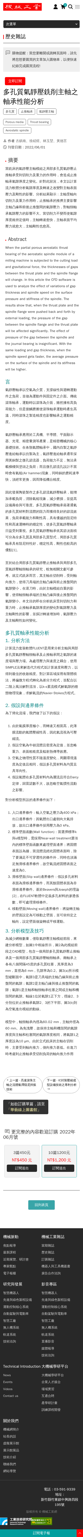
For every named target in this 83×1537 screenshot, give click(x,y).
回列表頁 (41, 1205)
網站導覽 (9, 1471)
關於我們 (11, 1421)
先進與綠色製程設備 (17, 1300)
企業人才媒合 (51, 1382)
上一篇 (13, 1080)
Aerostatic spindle (17, 130)
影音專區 (49, 1284)
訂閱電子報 (41, 1533)
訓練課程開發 (51, 1410)
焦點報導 (9, 1245)
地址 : (59, 1494)
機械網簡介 (11, 1429)
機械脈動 (11, 1237)
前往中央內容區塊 (17, 5)
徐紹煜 (34, 141)
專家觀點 (9, 1266)
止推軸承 (27, 111)
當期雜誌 (48, 1245)
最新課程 (9, 1252)
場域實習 (48, 1389)
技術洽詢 (9, 1341)
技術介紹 (9, 1457)
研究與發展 (12, 1284)
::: (5, 5)
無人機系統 (11, 1327)
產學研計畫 (49, 1403)
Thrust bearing (39, 122)
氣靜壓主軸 (46, 111)
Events (8, 1382)
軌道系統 (9, 1334)
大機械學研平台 (55, 1366)
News (7, 1375)
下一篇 (51, 1080)
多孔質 (10, 111)
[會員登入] (55, 6)
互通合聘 (48, 1396)
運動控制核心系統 (16, 1307)
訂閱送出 (22, 1168)
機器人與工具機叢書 (56, 1266)
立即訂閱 (15, 81)
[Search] (70, 6)
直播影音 (48, 1341)
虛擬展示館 (11, 1443)
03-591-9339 (64, 1489)
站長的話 (9, 1436)
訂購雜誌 (48, 1259)
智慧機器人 (11, 1293)
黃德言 (62, 141)
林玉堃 (48, 141)
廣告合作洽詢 (51, 1273)
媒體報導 (48, 1348)
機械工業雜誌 (53, 1237)
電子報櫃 (9, 1273)
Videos (8, 1389)
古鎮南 (21, 141)
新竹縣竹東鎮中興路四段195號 (59, 1502)
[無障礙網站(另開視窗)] (41, 1521)
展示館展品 (11, 1450)
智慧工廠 (9, 1321)
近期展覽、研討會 (16, 1259)
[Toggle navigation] (76, 6)
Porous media (15, 122)
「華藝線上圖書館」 (24, 1109)
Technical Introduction (22, 1366)
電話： (49, 1489)
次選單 (11, 24)
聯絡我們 (9, 1464)
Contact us (10, 1396)
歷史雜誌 (48, 1252)
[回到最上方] (80, 1533)
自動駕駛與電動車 (16, 1314)
